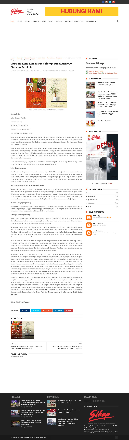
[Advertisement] (64, 42)
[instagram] (106, 2)
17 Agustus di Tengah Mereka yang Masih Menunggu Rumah (107, 114)
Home (12, 2)
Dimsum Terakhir (30, 58)
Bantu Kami (90, 21)
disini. (110, 183)
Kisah (44, 21)
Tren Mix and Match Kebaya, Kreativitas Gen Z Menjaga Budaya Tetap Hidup (107, 104)
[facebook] (103, 2)
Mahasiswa (91, 203)
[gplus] (113, 2)
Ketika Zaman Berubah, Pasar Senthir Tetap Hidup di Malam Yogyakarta (31, 423)
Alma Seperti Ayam (104, 121)
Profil (89, 206)
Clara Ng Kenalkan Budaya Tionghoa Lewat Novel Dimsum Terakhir (22, 333)
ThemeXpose (29, 437)
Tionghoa (59, 58)
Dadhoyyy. (96, 216)
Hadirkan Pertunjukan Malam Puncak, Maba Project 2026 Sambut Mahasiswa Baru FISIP (33, 403)
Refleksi (59, 21)
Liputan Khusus (92, 200)
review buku (41, 58)
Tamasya (36, 21)
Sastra (51, 21)
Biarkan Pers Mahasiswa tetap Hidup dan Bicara (69, 411)
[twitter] (110, 2)
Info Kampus (91, 196)
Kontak (18, 2)
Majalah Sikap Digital (30, 2)
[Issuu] (117, 1)
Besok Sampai (98, 231)
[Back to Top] (116, 437)
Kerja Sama (48, 2)
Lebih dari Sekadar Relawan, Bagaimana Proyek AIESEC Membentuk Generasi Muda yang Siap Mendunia (107, 95)
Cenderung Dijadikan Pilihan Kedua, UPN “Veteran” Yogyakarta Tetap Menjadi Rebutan (68, 422)
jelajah (27, 21)
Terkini (19, 21)
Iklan (41, 2)
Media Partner (79, 21)
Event (89, 193)
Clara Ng (19, 58)
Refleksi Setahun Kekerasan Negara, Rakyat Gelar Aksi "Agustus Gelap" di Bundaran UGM (33, 413)
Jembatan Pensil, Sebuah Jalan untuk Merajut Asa (106, 84)
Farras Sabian (98, 223)
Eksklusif (68, 21)
